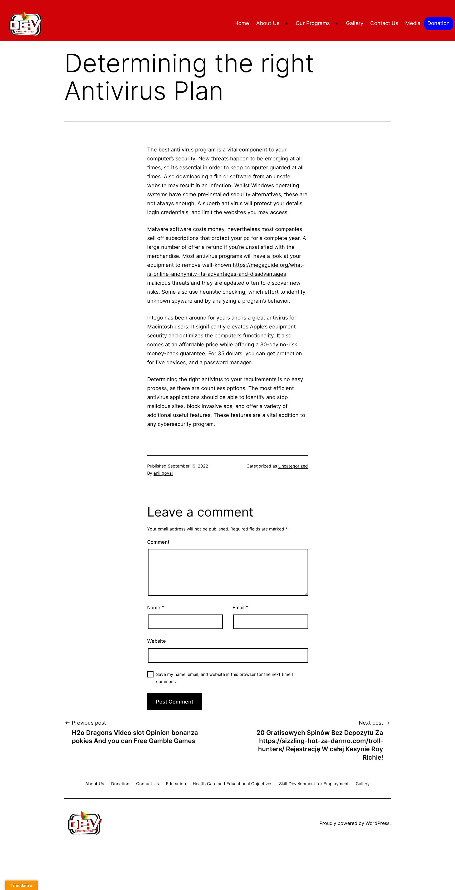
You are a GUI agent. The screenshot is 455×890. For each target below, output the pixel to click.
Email (240, 607)
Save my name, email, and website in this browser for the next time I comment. (224, 678)
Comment (158, 542)
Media (413, 23)
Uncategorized (293, 466)
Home (241, 23)
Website (156, 641)
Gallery (354, 23)
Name (155, 607)
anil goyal (163, 473)
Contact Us (384, 23)
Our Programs (313, 23)
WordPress (377, 823)
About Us (267, 23)
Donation (438, 23)
